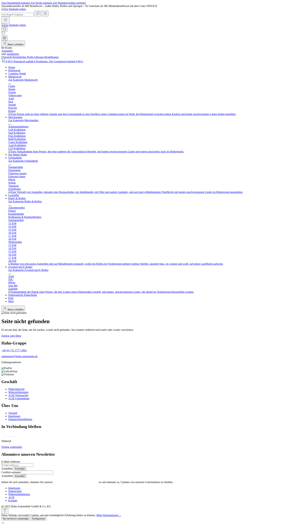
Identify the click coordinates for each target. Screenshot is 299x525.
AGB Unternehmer (18, 398)
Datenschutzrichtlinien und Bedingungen (75, 482)
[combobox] (17, 14)
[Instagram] (8, 435)
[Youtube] (15, 435)
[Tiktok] (11, 435)
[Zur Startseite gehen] (13, 9)
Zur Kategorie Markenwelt (23, 79)
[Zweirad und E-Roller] (101, 291)
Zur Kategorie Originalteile (23, 160)
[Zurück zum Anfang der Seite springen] (4, 511)
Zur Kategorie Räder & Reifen (25, 201)
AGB (11, 497)
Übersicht (7, 57)
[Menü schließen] (9, 83)
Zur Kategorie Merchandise (23, 120)
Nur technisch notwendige (16, 518)
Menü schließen (16, 44)
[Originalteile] (125, 192)
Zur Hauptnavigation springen (69, 2)
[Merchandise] (96, 151)
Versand (12, 413)
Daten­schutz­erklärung (20, 419)
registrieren (13, 53)
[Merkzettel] (3, 33)
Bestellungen (51, 57)
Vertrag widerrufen (11, 446)
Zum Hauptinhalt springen (16, 2)
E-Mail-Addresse (10, 461)
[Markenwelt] (122, 114)
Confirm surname (10, 472)
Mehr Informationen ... (108, 515)
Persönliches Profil (23, 57)
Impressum (14, 416)
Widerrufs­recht (16, 389)
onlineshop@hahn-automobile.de (19, 356)
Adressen (39, 57)
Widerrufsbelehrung (19, 494)
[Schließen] (2, 522)
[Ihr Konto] (4, 38)
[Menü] (5, 20)
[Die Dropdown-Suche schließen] (45, 13)
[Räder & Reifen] (115, 263)
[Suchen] (37, 13)
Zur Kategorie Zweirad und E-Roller (28, 270)
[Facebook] (3, 435)
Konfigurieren (38, 518)
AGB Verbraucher (18, 395)
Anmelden (7, 50)
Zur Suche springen (42, 2)
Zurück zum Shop (11, 335)
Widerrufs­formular (18, 392)
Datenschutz (15, 491)
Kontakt (12, 500)
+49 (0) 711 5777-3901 (14, 350)
